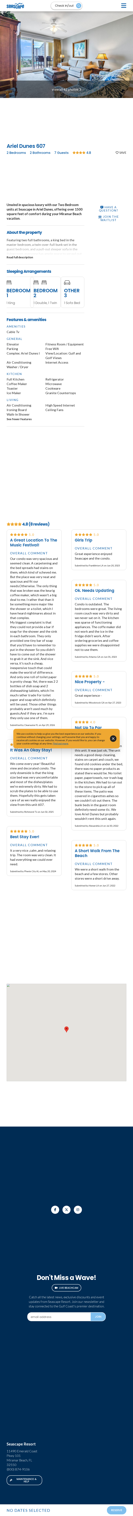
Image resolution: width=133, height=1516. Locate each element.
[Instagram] (78, 1210)
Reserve (116, 1510)
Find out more (60, 743)
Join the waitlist (109, 218)
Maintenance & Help (26, 1480)
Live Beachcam (68, 1288)
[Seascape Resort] (24, 6)
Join (98, 1317)
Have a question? (108, 209)
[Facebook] (55, 1210)
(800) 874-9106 (18, 1469)
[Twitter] (66, 1210)
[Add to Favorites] (121, 152)
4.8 (88, 152)
